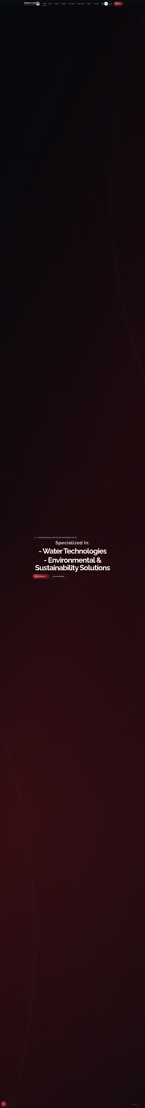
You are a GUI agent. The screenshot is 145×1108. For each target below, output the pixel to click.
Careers (118, 3)
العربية (110, 3)
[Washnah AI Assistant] (4, 1104)
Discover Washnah (58, 576)
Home (44, 3)
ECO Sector (72, 3)
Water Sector (81, 3)
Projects (56, 3)
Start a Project (40, 576)
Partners (63, 3)
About (50, 3)
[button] (89, 3)
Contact (96, 3)
